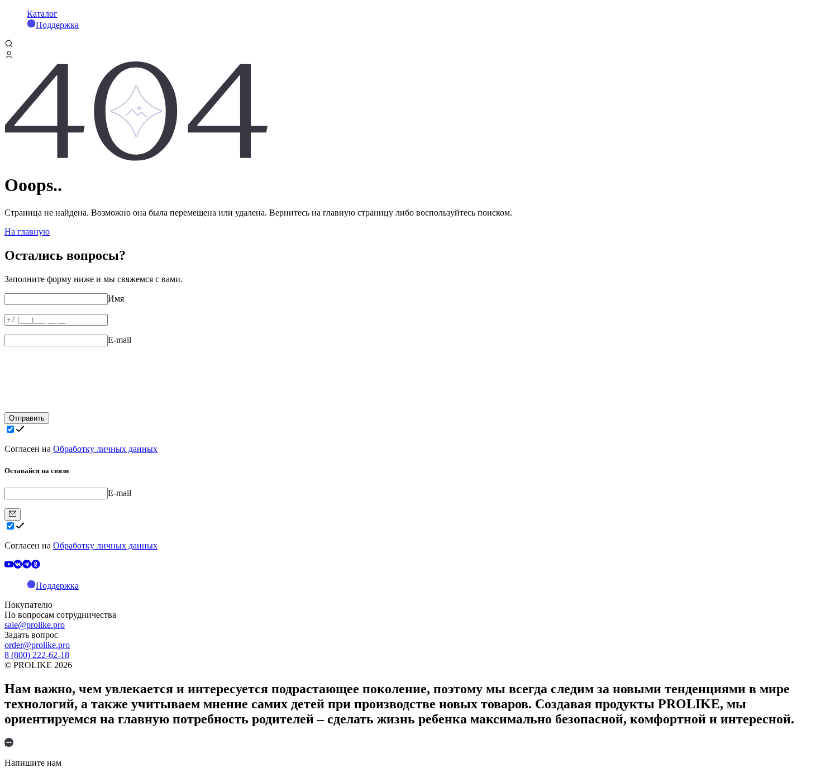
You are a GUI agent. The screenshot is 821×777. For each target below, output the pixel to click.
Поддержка (57, 25)
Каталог (42, 13)
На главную (27, 231)
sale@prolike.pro (34, 625)
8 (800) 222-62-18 (36, 655)
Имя (116, 298)
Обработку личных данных (105, 449)
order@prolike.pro (37, 645)
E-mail (119, 340)
